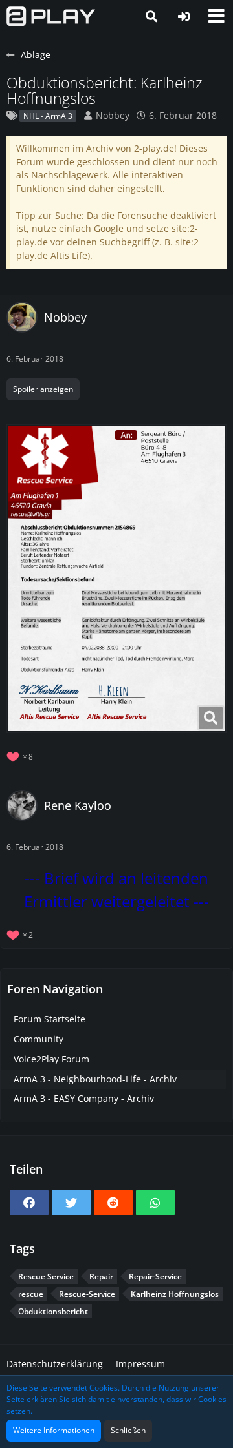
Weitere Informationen (53, 1430)
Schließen (128, 1430)
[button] (216, 16)
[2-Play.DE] (51, 16)
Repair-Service (155, 1276)
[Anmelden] (184, 16)
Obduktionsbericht (53, 1311)
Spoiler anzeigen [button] (43, 389)
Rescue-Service (87, 1293)
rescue (30, 1293)
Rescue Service (46, 1276)
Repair (101, 1276)
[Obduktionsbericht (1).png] (116, 578)
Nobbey (112, 115)
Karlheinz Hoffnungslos (175, 1293)
